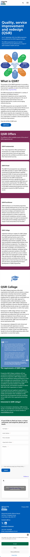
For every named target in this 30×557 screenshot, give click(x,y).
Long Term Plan (12, 89)
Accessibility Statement (7, 526)
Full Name (6, 428)
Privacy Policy (14, 555)
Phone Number (6, 437)
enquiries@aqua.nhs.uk (7, 412)
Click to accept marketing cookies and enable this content (15, 488)
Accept (15, 544)
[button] (28, 534)
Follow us (26, 476)
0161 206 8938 (8, 529)
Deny (15, 548)
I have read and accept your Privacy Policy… (14, 466)
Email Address (6, 433)
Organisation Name (8, 442)
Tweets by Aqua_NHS (15, 488)
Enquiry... (5, 446)
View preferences (15, 552)
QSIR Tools (6, 125)
